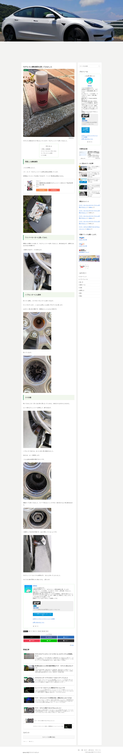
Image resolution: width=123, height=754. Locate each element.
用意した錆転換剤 (46, 149)
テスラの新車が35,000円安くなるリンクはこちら (43, 614)
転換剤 (44, 631)
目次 (47, 146)
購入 (79, 750)
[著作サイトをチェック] (33, 626)
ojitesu (35, 585)
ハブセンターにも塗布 (47, 153)
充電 (82, 750)
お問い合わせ (91, 750)
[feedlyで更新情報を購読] (35, 626)
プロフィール (98, 750)
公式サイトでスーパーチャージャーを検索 (44, 619)
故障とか (26, 631)
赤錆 (40, 631)
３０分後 (44, 155)
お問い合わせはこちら (38, 622)
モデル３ (35, 631)
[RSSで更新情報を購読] (38, 626)
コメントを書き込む (48, 737)
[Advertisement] (61, 52)
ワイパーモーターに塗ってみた (49, 151)
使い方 (85, 750)
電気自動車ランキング (84, 252)
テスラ (31, 631)
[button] (66, 640)
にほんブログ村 (83, 239)
